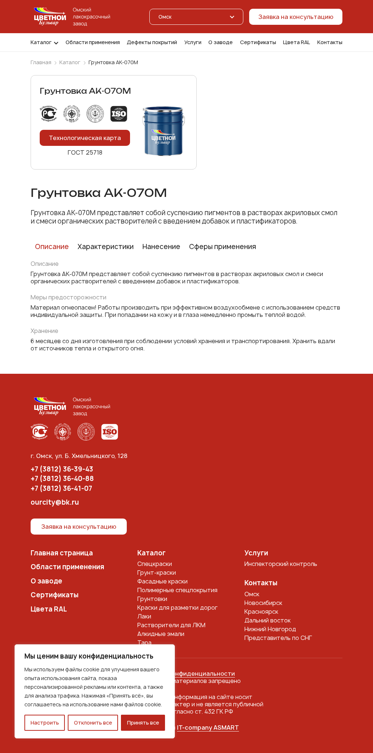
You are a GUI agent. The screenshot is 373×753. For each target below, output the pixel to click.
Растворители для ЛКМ (171, 625)
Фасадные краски (162, 581)
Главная (41, 62)
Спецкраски (154, 563)
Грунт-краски (156, 572)
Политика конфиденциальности (186, 673)
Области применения (93, 42)
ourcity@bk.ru (55, 502)
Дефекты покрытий (152, 42)
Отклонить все (93, 722)
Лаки (144, 616)
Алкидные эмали (160, 633)
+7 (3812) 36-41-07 (61, 489)
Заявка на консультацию (295, 17)
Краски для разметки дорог (177, 607)
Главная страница (62, 553)
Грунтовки (152, 598)
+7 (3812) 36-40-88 (62, 479)
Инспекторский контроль (280, 563)
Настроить (45, 722)
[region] (95, 691)
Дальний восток (267, 620)
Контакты (329, 42)
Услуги (192, 42)
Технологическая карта (85, 138)
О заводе (220, 42)
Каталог (41, 42)
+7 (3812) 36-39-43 (62, 469)
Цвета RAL (296, 42)
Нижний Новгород (270, 629)
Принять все (143, 722)
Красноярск (261, 611)
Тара (144, 642)
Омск (251, 594)
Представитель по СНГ (278, 637)
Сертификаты (258, 42)
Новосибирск (263, 602)
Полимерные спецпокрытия (177, 590)
